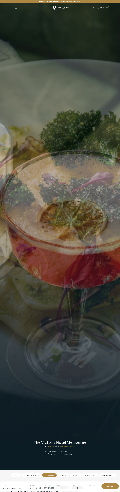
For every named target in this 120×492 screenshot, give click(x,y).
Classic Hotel (51, 446)
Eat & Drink (49, 475)
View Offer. (80, 1)
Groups (75, 475)
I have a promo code (91, 486)
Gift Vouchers (107, 475)
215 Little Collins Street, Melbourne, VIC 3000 (60, 451)
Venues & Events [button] (31, 475)
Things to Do (90, 475)
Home (16, 475)
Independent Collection (67, 446)
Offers (63, 475)
